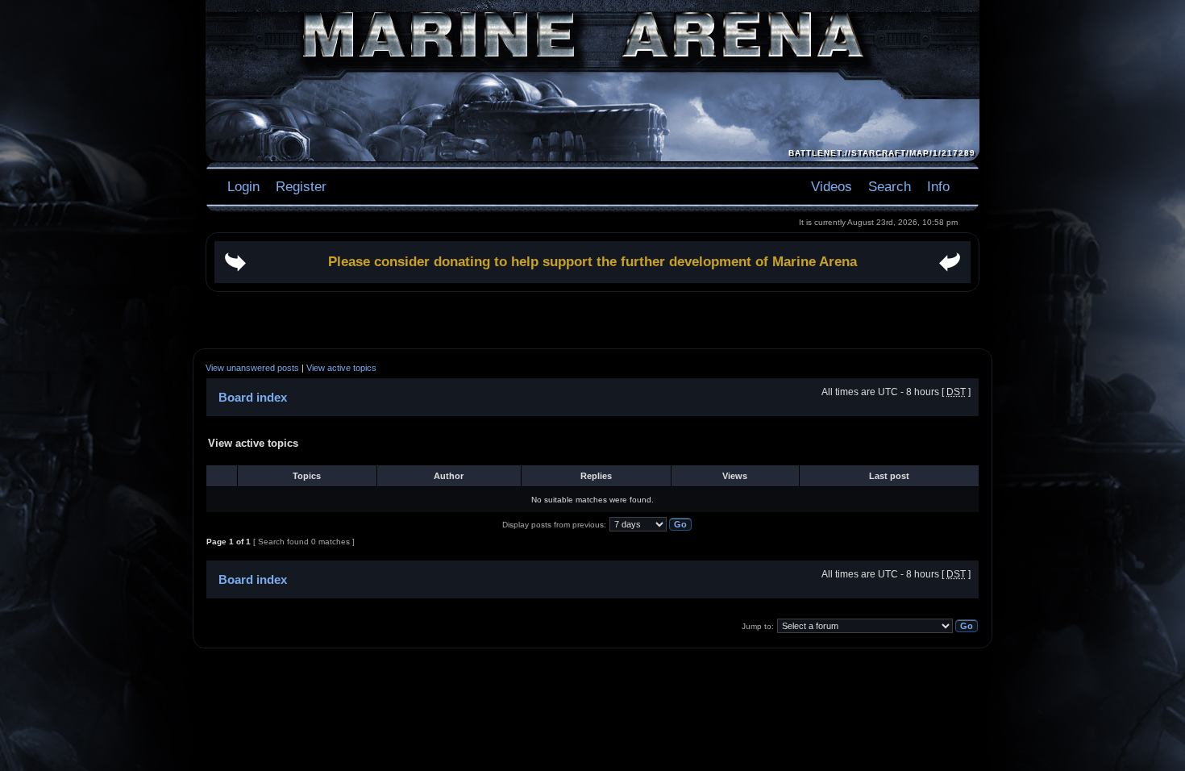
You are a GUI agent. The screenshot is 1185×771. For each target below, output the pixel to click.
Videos (831, 186)
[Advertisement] (592, 320)
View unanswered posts (252, 368)
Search (889, 186)
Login (243, 186)
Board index (252, 397)
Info (938, 186)
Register (299, 186)
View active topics (341, 368)
